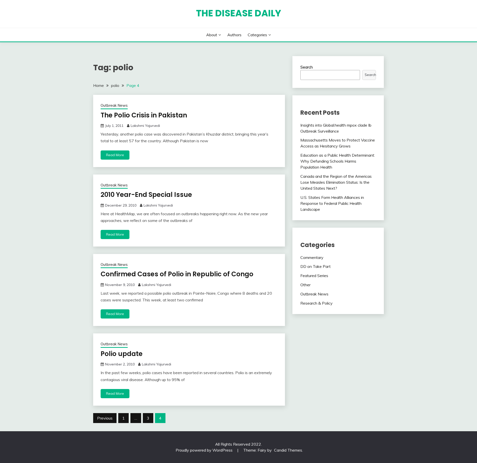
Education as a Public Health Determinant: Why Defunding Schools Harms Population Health (337, 161)
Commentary (311, 257)
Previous (105, 418)
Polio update (122, 353)
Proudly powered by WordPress (205, 450)
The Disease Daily (238, 13)
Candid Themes (288, 450)
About (211, 34)
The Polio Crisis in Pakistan (144, 115)
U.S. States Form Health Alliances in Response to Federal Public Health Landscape (332, 203)
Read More (115, 155)
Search (306, 67)
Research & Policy (316, 303)
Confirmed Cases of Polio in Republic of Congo (177, 274)
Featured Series (314, 275)
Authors (234, 34)
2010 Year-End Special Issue (146, 194)
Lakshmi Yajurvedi (145, 125)
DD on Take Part (315, 266)
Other (305, 284)
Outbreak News (114, 105)
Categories (257, 34)
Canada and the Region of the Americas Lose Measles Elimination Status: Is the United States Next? (336, 182)
